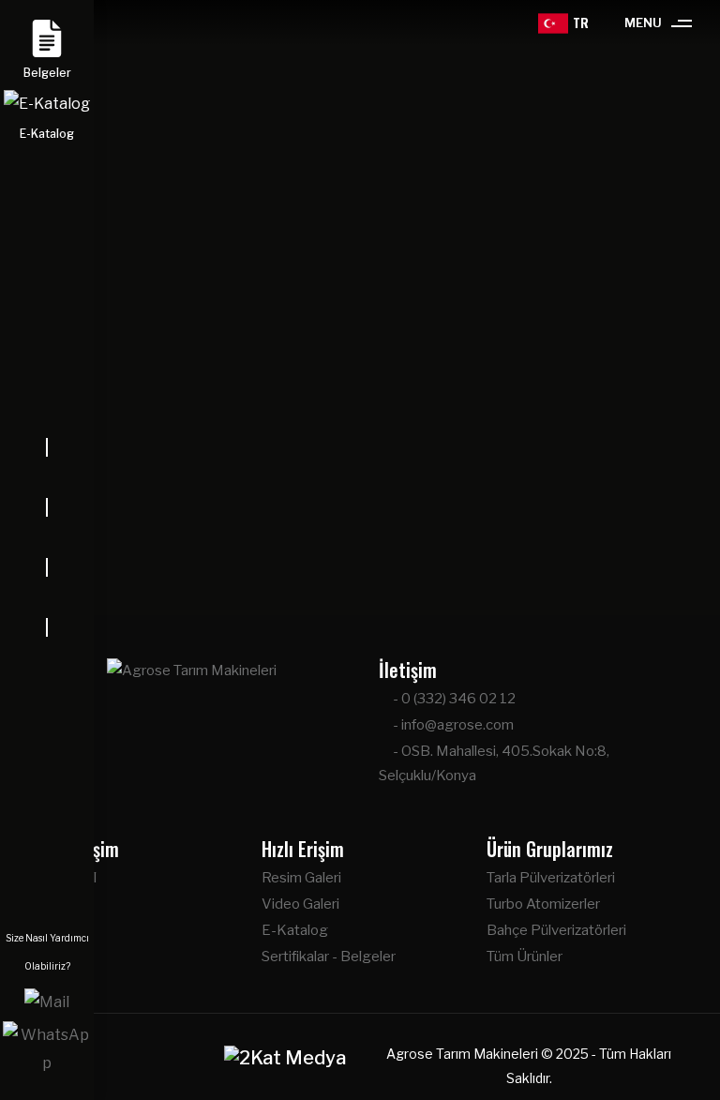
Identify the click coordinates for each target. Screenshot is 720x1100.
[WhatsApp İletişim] (47, 1048)
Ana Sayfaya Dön (368, 539)
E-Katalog (295, 930)
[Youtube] (47, 597)
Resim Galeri (301, 877)
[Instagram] (47, 537)
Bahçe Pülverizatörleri (556, 930)
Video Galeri (300, 904)
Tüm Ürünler (524, 956)
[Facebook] (47, 477)
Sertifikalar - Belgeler (329, 956)
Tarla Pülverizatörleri (551, 877)
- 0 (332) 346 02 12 (453, 698)
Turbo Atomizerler (543, 904)
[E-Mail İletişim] (47, 1001)
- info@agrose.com (452, 724)
